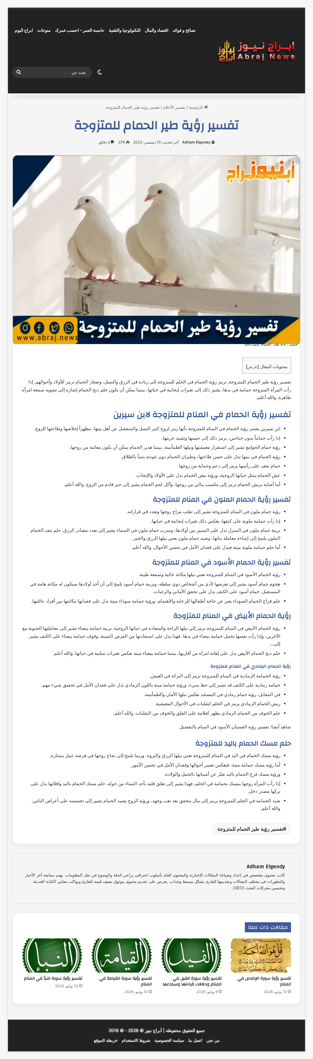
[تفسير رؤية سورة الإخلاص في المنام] (261, 955)
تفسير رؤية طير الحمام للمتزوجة (250, 829)
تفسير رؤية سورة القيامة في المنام (125, 981)
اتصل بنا (195, 1040)
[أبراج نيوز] (256, 51)
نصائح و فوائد (184, 30)
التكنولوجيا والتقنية (125, 30)
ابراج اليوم (24, 30)
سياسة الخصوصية (169, 1040)
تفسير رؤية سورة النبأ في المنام (53, 978)
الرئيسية (196, 107)
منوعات (44, 30)
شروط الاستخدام (136, 1040)
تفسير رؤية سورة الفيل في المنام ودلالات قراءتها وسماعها (192, 981)
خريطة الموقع (105, 1040)
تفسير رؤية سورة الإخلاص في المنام (264, 981)
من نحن (212, 1040)
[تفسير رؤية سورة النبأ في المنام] (52, 955)
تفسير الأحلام (174, 107)
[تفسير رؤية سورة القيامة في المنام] (121, 955)
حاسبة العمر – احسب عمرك (80, 30)
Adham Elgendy (196, 142)
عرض (252, 366)
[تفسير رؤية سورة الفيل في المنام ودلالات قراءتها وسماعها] (191, 955)
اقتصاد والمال (156, 30)
